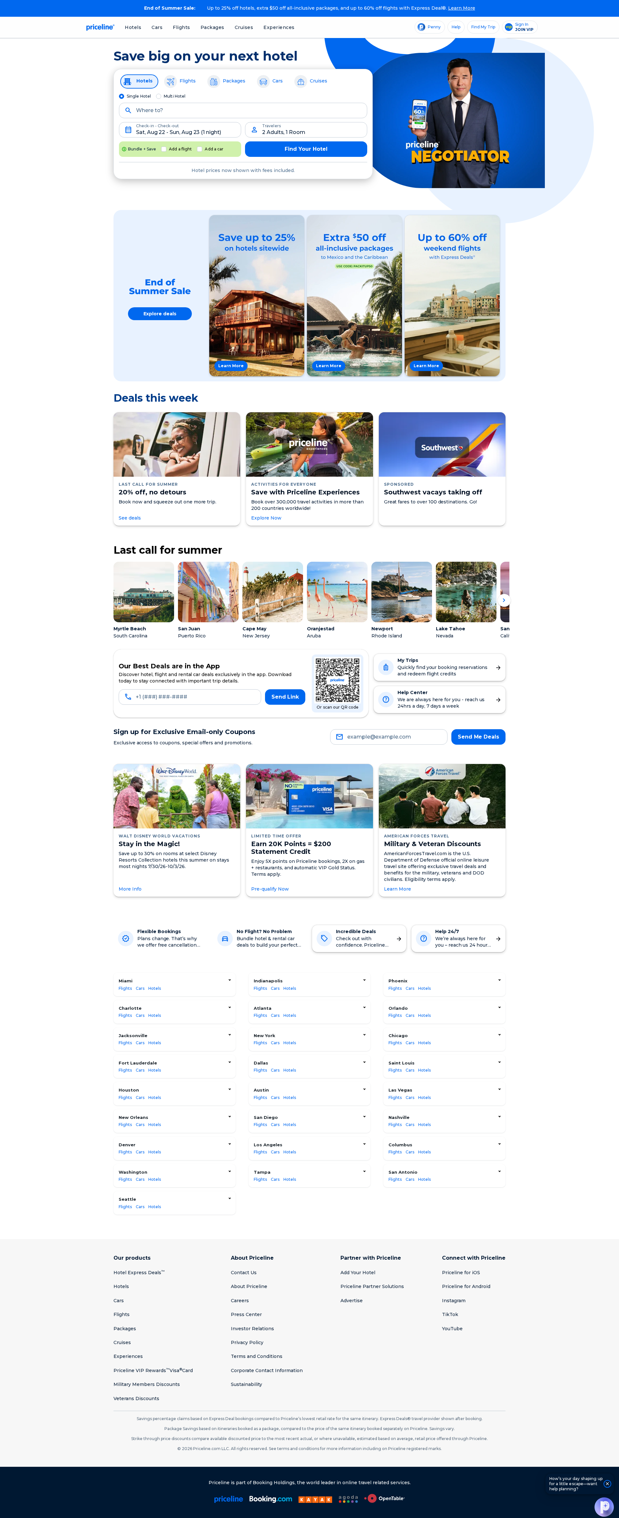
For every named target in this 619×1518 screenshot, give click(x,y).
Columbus (400, 1144)
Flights (181, 27)
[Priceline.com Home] (99, 27)
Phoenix (398, 980)
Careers (240, 1300)
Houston (129, 1090)
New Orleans (133, 1117)
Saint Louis (401, 1062)
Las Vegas (400, 1090)
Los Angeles (268, 1144)
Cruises (244, 27)
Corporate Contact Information (267, 1370)
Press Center (246, 1314)
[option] (257, 295)
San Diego (266, 1117)
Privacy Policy (247, 1342)
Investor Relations (252, 1329)
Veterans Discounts (136, 1398)
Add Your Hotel (357, 1272)
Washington (133, 1172)
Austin (261, 1090)
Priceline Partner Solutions (372, 1286)
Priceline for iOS (461, 1272)
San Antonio (403, 1172)
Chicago (398, 1035)
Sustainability (246, 1384)
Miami (126, 980)
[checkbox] (163, 149)
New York (264, 1035)
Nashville (398, 1117)
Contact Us (244, 1272)
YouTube (452, 1329)
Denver (127, 1144)
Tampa (262, 1172)
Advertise (351, 1300)
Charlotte (130, 1008)
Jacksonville (133, 1035)
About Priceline (249, 1286)
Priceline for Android (466, 1286)
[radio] (121, 96)
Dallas (261, 1062)
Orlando (398, 1008)
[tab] (139, 81)
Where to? (149, 110)
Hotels (133, 27)
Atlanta (262, 1008)
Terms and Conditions (256, 1356)
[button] (604, 1507)
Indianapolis (268, 980)
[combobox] (243, 113)
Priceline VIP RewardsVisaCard (153, 1370)
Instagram (454, 1300)
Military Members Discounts (146, 1384)
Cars (157, 27)
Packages (212, 27)
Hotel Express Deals (139, 1272)
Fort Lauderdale (138, 1062)
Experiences (279, 27)
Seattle (127, 1199)
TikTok (450, 1314)
